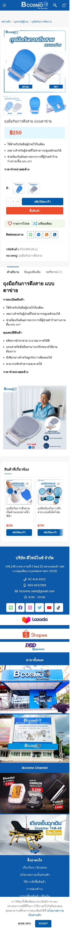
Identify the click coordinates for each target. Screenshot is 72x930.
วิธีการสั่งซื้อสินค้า (35, 881)
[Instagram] (30, 607)
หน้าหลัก (6, 21)
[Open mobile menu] (4, 5)
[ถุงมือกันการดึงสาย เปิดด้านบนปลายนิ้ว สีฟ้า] (19, 492)
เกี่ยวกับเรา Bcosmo (35, 867)
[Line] (30, 234)
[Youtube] (49, 607)
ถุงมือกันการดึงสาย (41, 21)
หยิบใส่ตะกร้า (42, 201)
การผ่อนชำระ (34, 888)
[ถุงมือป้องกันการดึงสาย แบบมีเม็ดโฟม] (50, 492)
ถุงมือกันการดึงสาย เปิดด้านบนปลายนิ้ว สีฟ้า (18, 512)
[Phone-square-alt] (46, 234)
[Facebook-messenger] (38, 234)
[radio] (19, 188)
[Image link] (35, 619)
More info (25, 923)
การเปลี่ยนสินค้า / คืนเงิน (35, 896)
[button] (6, 61)
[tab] (13, 271)
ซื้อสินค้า (34, 210)
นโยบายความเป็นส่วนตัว (35, 874)
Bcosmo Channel (35, 768)
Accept (43, 923)
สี (7, 188)
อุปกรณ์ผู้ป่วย (21, 21)
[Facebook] (20, 607)
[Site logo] (35, 5)
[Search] (55, 5)
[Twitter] (39, 607)
